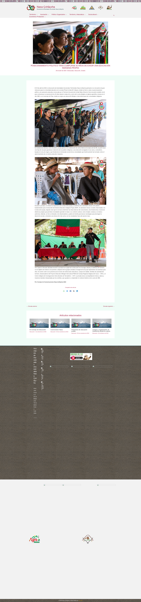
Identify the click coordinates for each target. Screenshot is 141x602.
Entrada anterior (32, 306)
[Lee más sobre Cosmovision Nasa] (60, 323)
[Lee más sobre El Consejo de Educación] (39, 323)
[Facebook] (70, 291)
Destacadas (70, 70)
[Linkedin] (77, 291)
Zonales (83, 70)
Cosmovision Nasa (57, 330)
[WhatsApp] (64, 291)
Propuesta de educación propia (79, 330)
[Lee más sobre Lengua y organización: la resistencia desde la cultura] (101, 323)
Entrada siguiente (108, 306)
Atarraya (80, 600)
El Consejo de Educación (38, 330)
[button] (36, 14)
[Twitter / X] (74, 291)
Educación (77, 70)
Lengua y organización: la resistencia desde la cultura (101, 330)
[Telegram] (67, 291)
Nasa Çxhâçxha (46, 6)
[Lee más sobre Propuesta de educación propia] (81, 323)
